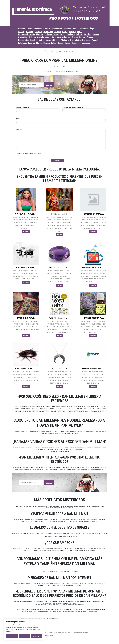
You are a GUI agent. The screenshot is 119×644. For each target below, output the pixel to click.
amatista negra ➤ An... (59, 267)
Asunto (18, 118)
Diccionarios (23, 40)
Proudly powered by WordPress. (59, 633)
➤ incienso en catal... (93, 214)
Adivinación (38, 28)
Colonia (40, 37)
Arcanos (38, 31)
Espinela (95, 40)
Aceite (29, 28)
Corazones (56, 37)
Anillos (21, 31)
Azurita (57, 31)
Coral (47, 37)
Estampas (22, 43)
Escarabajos (75, 40)
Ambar (75, 28)
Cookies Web (47, 635)
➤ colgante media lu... (59, 369)
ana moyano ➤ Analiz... (26, 214)
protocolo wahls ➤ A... (93, 267)
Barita (64, 31)
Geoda (60, 43)
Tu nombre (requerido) (23, 107)
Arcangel (29, 31)
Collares (32, 37)
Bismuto (39, 34)
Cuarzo (82, 37)
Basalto (72, 31)
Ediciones (65, 40)
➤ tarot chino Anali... (26, 318)
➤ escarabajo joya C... (26, 369)
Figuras (31, 43)
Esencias (86, 40)
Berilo (79, 31)
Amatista (87, 34)
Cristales (66, 37)
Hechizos (75, 43)
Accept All (36, 636)
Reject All (24, 636)
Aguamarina (57, 28)
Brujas (62, 34)
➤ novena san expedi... (59, 214)
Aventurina (48, 31)
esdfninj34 (23, 618)
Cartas (96, 34)
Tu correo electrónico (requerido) (73, 107)
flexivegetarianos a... (59, 318)
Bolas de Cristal (52, 34)
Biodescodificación (26, 34)
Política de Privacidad (80, 633)
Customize (12, 636)
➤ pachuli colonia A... (93, 318)
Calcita (79, 34)
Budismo (71, 34)
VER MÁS (26, 232)
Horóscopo (85, 43)
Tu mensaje (19, 129)
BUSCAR (49, 85)
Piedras (21, 28)
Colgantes (22, 37)
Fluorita (46, 43)
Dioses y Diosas (52, 40)
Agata (47, 28)
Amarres (67, 28)
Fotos (53, 43)
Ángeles (93, 28)
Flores (39, 43)
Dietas (41, 40)
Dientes (33, 40)
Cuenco (90, 37)
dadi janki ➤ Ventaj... (26, 267)
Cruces (75, 37)
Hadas (67, 43)
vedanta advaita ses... (93, 369)
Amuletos (84, 28)
